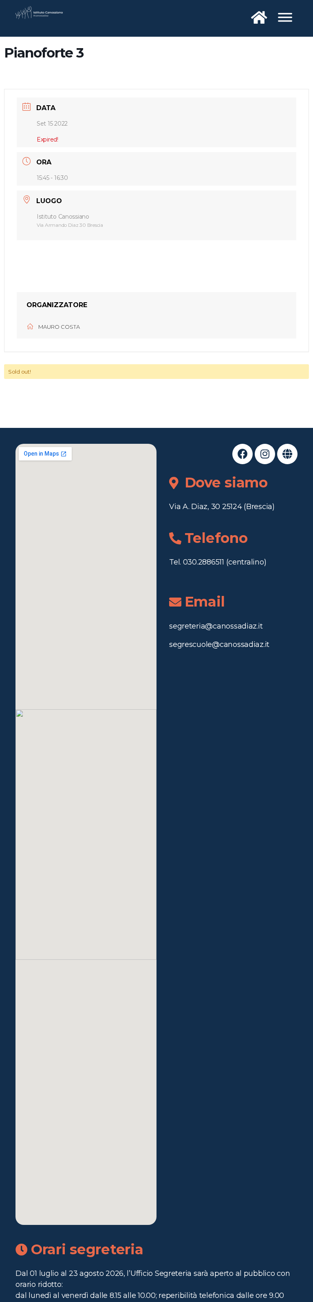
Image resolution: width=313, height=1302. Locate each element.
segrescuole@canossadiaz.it (219, 644)
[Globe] (287, 454)
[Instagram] (265, 454)
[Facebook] (242, 454)
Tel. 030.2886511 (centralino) (217, 562)
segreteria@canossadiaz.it (215, 626)
